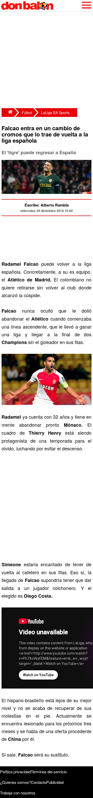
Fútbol (27, 112)
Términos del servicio (49, 771)
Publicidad (55, 782)
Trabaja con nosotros (17, 792)
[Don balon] (41, 6)
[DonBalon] (8, 112)
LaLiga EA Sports (55, 112)
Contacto (38, 782)
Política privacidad (15, 771)
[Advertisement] (46, 60)
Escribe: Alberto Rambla (47, 205)
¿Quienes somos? (15, 782)
